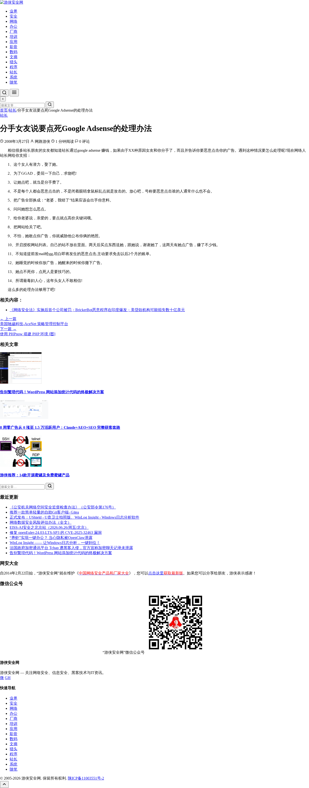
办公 (13, 26)
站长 (13, 72)
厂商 (13, 31)
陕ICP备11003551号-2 (86, 778)
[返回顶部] (4, 784)
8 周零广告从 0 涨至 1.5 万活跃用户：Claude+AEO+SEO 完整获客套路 (60, 427)
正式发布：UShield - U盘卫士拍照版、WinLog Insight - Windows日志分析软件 (74, 517)
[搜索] (4, 92)
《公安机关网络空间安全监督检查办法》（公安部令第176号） (63, 507)
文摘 (13, 57)
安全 (13, 16)
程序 (13, 67)
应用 (13, 42)
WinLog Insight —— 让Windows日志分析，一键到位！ (55, 543)
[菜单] (14, 92)
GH (8, 678)
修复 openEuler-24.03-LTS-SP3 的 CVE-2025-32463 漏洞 (56, 532)
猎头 (13, 62)
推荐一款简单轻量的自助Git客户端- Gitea (44, 512)
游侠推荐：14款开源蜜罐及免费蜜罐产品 (35, 475)
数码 (13, 52)
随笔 (13, 82)
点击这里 (165, 573)
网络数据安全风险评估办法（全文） (40, 522)
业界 (13, 11)
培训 (13, 37)
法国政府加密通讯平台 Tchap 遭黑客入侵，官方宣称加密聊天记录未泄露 (71, 548)
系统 (13, 77)
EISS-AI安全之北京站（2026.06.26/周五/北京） (49, 527)
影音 (13, 47)
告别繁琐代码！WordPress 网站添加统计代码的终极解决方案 (52, 392)
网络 (13, 21)
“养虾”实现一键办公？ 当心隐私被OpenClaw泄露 (51, 538)
